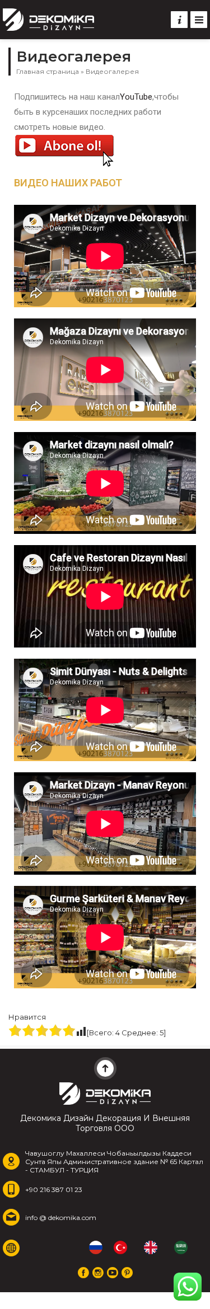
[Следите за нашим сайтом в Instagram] (98, 1272)
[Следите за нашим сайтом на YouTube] (112, 1272)
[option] (123, 1247)
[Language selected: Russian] (144, 1247)
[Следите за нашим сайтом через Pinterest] (127, 1272)
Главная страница (47, 71)
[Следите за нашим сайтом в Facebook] (83, 1272)
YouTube (136, 97)
